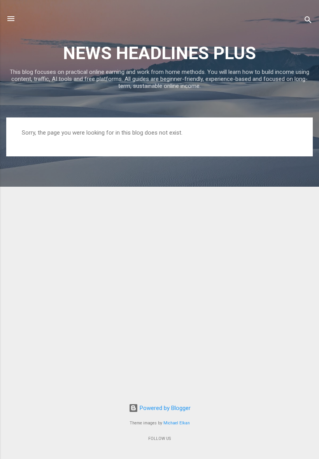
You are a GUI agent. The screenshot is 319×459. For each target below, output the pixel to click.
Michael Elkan (176, 423)
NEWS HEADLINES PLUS (159, 53)
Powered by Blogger (164, 408)
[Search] (308, 21)
